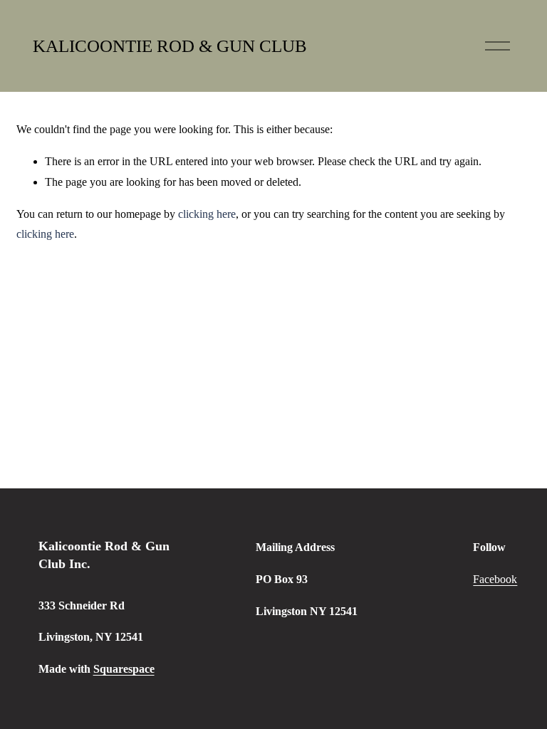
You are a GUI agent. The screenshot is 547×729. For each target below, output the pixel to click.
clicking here (207, 214)
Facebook (495, 579)
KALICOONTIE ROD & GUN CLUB (170, 46)
